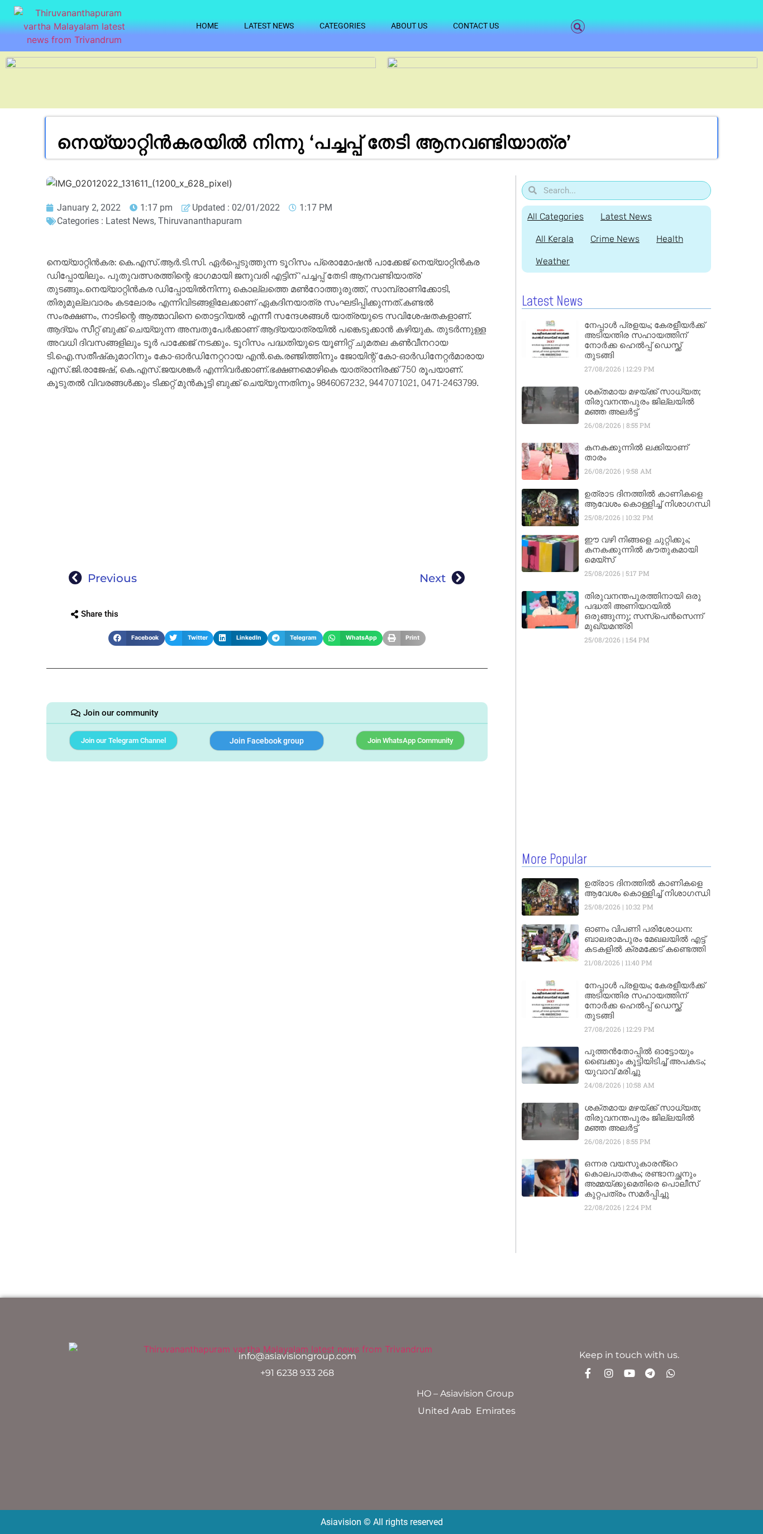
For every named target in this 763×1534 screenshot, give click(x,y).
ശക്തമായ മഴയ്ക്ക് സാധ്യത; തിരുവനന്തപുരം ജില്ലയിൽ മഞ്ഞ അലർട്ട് (642, 401)
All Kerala (555, 239)
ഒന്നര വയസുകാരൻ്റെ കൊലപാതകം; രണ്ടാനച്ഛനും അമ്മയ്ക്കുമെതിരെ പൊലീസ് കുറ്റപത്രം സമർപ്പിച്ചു (641, 1178)
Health (669, 239)
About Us (409, 25)
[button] (578, 27)
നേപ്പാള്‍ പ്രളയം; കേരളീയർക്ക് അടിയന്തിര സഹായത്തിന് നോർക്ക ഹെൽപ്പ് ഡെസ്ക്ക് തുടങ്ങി (644, 340)
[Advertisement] (267, 476)
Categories (342, 25)
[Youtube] (629, 1373)
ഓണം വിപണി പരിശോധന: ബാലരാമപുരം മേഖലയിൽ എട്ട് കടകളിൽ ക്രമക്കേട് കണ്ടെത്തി (644, 938)
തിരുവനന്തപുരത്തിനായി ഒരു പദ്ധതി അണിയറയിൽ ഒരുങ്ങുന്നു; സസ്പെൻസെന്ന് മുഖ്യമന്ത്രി (643, 610)
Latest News (269, 25)
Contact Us (476, 25)
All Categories (555, 216)
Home (207, 25)
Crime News (615, 239)
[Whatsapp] (671, 1373)
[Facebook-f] (588, 1373)
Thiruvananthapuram (200, 221)
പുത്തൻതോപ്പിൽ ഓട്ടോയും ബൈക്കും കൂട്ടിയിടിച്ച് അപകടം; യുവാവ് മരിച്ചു (644, 1061)
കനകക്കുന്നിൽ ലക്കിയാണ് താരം (636, 452)
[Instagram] (609, 1373)
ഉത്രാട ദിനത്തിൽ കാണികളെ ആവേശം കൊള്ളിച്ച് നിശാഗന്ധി (647, 498)
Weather (553, 261)
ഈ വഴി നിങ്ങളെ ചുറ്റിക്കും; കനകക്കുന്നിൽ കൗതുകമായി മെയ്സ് (641, 549)
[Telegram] (650, 1373)
